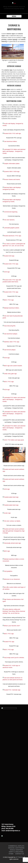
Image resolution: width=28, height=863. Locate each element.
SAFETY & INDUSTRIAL (16, 852)
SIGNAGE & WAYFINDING (16, 848)
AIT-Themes (19, 857)
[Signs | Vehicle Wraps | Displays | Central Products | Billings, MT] (14, 3)
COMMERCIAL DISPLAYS (16, 846)
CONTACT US (19, 854)
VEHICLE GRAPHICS (16, 850)
